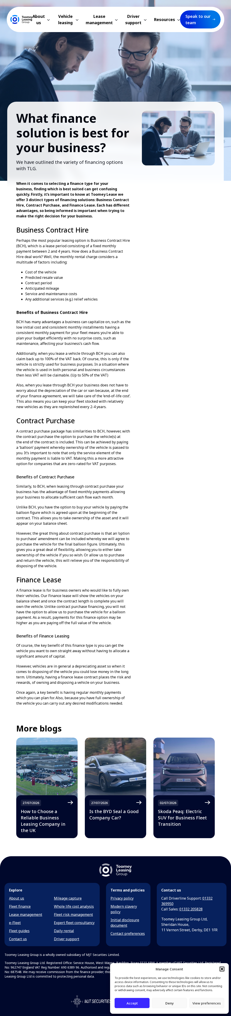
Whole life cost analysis (74, 906)
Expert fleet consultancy (74, 922)
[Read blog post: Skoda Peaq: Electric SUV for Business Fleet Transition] (184, 788)
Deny (169, 1003)
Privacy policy (122, 898)
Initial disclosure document (125, 922)
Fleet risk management (73, 914)
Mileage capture (68, 898)
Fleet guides (19, 930)
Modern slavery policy (124, 909)
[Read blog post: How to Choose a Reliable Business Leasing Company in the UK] (47, 788)
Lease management (25, 914)
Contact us (18, 938)
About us (16, 898)
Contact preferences (128, 933)
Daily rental (64, 930)
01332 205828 (191, 909)
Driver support (66, 938)
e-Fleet (15, 922)
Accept (132, 1003)
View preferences (206, 1003)
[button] (222, 969)
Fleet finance (20, 906)
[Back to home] (21, 19)
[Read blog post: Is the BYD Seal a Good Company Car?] (115, 788)
